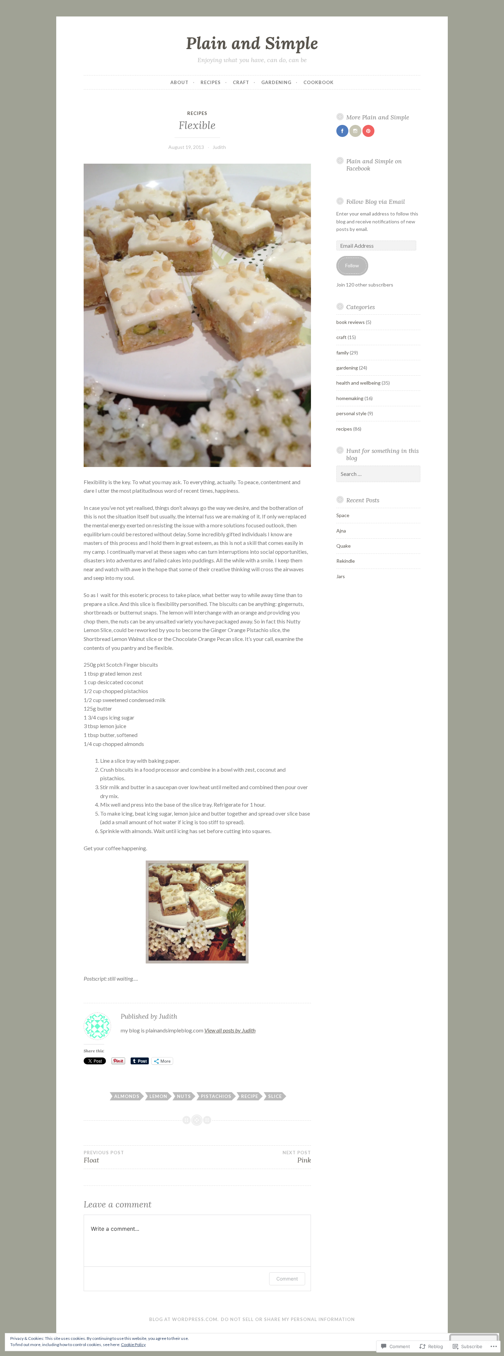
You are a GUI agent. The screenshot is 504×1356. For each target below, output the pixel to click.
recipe (249, 1096)
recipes (211, 82)
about (179, 82)
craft (241, 82)
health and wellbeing (358, 383)
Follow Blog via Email (375, 202)
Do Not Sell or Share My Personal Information (288, 1319)
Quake (343, 546)
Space (342, 515)
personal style (351, 413)
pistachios (216, 1096)
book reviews (350, 322)
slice (275, 1096)
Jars (340, 576)
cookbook (318, 82)
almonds (127, 1096)
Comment (287, 1279)
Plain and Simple (252, 43)
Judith (219, 147)
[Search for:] (378, 474)
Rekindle (345, 561)
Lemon (158, 1096)
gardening (276, 82)
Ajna (341, 531)
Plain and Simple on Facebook (374, 164)
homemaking (349, 398)
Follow (352, 265)
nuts (184, 1096)
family (342, 352)
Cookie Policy (133, 1344)
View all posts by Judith (229, 1030)
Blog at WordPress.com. (184, 1319)
